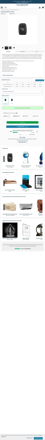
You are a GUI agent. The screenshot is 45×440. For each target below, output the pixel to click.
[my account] (40, 8)
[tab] (8, 51)
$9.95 (25, 190)
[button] (2, 8)
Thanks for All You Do (5, 103)
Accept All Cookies (38, 438)
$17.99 (10, 215)
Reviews (28, 248)
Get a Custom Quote (39, 80)
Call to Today (22, 126)
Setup (34, 116)
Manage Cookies (30, 437)
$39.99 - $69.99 (10, 166)
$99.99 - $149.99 (10, 239)
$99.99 (10, 190)
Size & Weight (22, 51)
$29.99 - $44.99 (25, 215)
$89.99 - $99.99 (25, 239)
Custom (12, 103)
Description (8, 51)
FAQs (37, 51)
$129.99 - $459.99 (26, 166)
